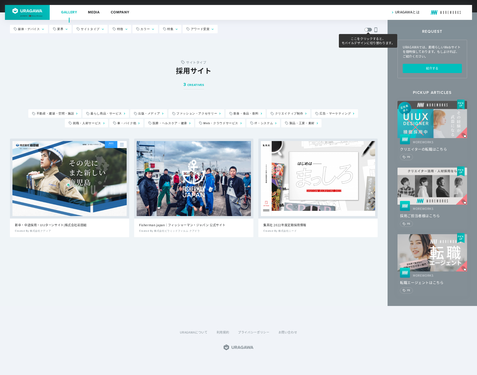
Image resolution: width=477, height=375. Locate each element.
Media (94, 12)
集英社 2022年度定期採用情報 (284, 225)
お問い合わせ (287, 332)
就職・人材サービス (87, 123)
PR (408, 157)
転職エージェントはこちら (422, 282)
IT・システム (264, 123)
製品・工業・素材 (302, 123)
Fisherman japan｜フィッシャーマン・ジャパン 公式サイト (182, 225)
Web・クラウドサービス (220, 123)
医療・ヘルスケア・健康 (170, 123)
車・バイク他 (126, 123)
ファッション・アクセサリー (196, 113)
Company (120, 12)
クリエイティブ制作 (289, 113)
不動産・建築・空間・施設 (55, 113)
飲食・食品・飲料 (246, 113)
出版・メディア (149, 113)
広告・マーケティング (335, 113)
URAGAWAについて (194, 332)
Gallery (69, 12)
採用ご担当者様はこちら (420, 215)
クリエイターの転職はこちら (423, 149)
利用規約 (223, 332)
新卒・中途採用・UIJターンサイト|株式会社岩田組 (51, 225)
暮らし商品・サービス (106, 113)
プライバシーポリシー (253, 332)
